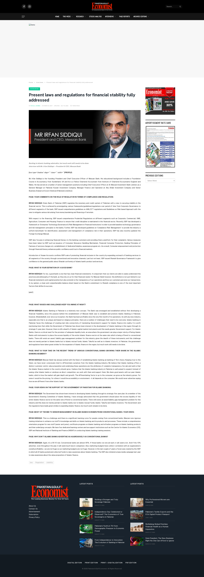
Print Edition (91, 563)
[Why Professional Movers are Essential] (136, 502)
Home (57, 16)
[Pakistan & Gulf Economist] (102, 6)
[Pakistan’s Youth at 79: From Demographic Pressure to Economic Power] (86, 528)
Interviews (109, 16)
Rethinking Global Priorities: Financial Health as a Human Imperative (156, 526)
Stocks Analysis (95, 16)
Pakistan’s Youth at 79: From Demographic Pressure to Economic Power (109, 528)
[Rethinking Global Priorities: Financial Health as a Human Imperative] (136, 527)
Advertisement (34, 512)
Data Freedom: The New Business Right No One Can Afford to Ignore (159, 539)
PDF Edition (130, 563)
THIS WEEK (67, 16)
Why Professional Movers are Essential (157, 500)
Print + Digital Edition (112, 563)
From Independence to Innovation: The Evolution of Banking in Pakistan (109, 541)
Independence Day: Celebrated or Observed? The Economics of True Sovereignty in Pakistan (109, 514)
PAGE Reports (124, 16)
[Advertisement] (102, 56)
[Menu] (23, 16)
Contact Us (33, 509)
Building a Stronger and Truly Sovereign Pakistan (106, 500)
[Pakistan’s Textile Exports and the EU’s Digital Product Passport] (136, 514)
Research (80, 16)
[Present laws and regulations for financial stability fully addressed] (85, 134)
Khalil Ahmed (35, 105)
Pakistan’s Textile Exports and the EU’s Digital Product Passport (159, 513)
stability (50, 462)
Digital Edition (75, 563)
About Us (32, 506)
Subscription (33, 514)
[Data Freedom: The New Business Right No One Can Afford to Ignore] (136, 541)
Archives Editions (140, 16)
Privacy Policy (34, 517)
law (31, 462)
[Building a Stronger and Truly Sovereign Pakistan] (86, 502)
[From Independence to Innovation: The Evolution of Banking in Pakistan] (86, 542)
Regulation (40, 462)
